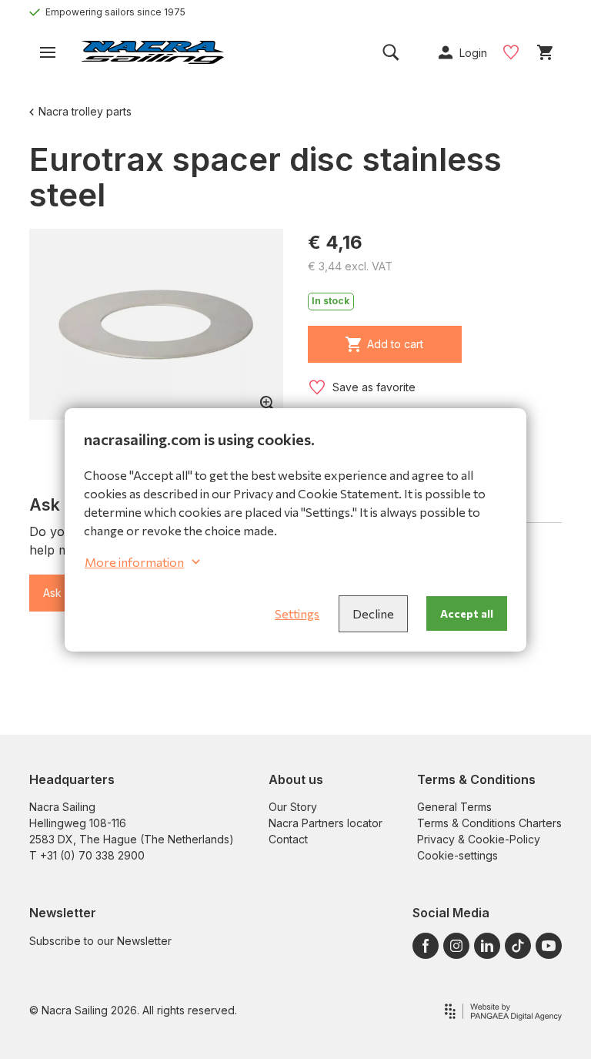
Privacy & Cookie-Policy (478, 839)
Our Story (293, 806)
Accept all (466, 613)
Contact (288, 839)
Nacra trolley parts (85, 111)
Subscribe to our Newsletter (100, 940)
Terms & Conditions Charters (489, 822)
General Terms (454, 806)
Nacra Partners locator (325, 822)
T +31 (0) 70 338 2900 (87, 855)
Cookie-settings (457, 855)
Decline (373, 613)
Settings (297, 613)
